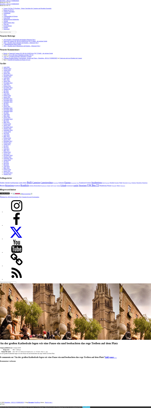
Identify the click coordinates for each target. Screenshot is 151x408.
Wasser (109, 185)
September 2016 (7, 158)
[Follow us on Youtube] (16, 252)
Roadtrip (24, 185)
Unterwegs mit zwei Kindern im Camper (71, 58)
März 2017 (6, 150)
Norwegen (125, 182)
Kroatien (117, 182)
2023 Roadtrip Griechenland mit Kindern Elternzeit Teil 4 (19, 39)
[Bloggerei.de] (16, 194)
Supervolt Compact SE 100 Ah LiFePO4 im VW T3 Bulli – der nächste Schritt (25, 41)
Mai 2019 (6, 120)
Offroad (129, 182)
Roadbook (17, 185)
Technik (5, 21)
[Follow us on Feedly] (16, 279)
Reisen (2, 185)
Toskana (58, 185)
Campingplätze (47, 182)
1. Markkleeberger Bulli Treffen (12, 44)
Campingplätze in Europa (10, 16)
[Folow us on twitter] (16, 239)
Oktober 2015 (7, 174)
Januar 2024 (6, 81)
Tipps (5, 15)
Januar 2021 (6, 106)
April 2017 (6, 149)
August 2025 (7, 70)
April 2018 (6, 135)
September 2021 (7, 102)
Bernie (5, 53)
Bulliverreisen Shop (8, 22)
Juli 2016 (6, 161)
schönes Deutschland (35, 185)
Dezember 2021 (7, 98)
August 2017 (7, 144)
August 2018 (7, 131)
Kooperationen (7, 26)
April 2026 (6, 67)
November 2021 (7, 100)
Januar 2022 (6, 97)
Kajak (103, 182)
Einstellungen (86, 407)
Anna (5, 56)
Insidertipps (96, 182)
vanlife (75, 185)
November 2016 (7, 155)
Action (2, 183)
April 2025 (6, 72)
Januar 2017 (6, 154)
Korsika (112, 182)
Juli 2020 (6, 113)
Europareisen (73, 182)
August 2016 (7, 160)
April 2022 (6, 94)
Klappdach (107, 182)
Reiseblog (139, 182)
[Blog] (25, 194)
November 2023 (7, 83)
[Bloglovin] (16, 266)
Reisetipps (9, 185)
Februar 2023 (7, 86)
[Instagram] (16, 212)
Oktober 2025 (7, 68)
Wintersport (122, 185)
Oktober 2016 (7, 157)
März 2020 (6, 116)
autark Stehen (23, 182)
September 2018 (7, 130)
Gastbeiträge (6, 13)
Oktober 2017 (7, 143)
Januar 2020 (6, 117)
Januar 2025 (6, 73)
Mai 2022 (6, 92)
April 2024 (6, 78)
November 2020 (7, 109)
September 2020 (7, 111)
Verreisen (83, 185)
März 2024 (6, 79)
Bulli (29, 182)
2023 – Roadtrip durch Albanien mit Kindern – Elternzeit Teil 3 (20, 43)
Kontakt (5, 27)
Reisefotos (144, 182)
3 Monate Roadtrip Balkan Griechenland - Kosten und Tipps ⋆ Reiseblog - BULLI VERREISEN (30, 58)
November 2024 (7, 75)
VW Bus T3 (93, 185)
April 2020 (6, 114)
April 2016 (6, 166)
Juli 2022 (6, 91)
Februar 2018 (7, 138)
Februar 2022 (7, 95)
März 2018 (6, 136)
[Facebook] (16, 225)
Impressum (6, 29)
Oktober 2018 (7, 128)
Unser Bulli (6, 18)
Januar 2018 (6, 139)
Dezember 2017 (7, 141)
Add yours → (111, 357)
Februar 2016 (7, 169)
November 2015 (7, 172)
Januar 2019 (6, 125)
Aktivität (7, 182)
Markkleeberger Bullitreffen (11, 19)
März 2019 (6, 122)
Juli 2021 (6, 103)
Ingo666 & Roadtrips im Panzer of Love (19, 60)
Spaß (52, 185)
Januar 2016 (6, 171)
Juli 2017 (6, 146)
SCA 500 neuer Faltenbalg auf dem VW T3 (21, 55)
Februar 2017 (7, 152)
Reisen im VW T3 (8, 10)
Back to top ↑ (49, 402)
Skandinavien (44, 185)
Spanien (48, 185)
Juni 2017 (6, 147)
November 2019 (7, 119)
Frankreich (82, 183)
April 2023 (6, 84)
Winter (118, 185)
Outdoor (134, 182)
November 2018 (7, 127)
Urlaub (63, 185)
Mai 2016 (6, 165)
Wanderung (103, 185)
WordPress (37, 402)
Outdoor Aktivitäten (9, 11)
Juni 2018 (6, 133)
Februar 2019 (7, 124)
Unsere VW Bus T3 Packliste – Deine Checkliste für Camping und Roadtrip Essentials (27, 8)
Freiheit (88, 183)
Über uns (6, 24)
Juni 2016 (6, 163)
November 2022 (7, 87)
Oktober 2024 (7, 76)
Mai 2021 (6, 105)
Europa (67, 182)
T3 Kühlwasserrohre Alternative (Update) (20, 56)
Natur (120, 182)
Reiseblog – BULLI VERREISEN (14, 402)
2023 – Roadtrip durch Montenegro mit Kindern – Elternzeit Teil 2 (21, 46)
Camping (36, 182)
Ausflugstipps (14, 183)
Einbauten (61, 182)
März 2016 (6, 168)
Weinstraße (114, 185)
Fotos (78, 182)
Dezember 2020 (7, 108)
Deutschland (55, 182)
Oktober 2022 (7, 89)
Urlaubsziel (70, 185)
